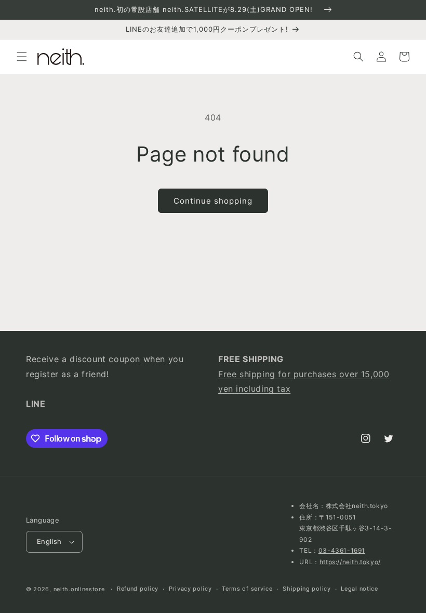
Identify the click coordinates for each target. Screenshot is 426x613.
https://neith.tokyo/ (350, 562)
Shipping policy (307, 588)
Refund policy (137, 588)
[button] (21, 56)
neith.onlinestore (79, 589)
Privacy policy (190, 588)
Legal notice (359, 588)
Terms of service (247, 588)
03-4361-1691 (341, 550)
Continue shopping (213, 201)
